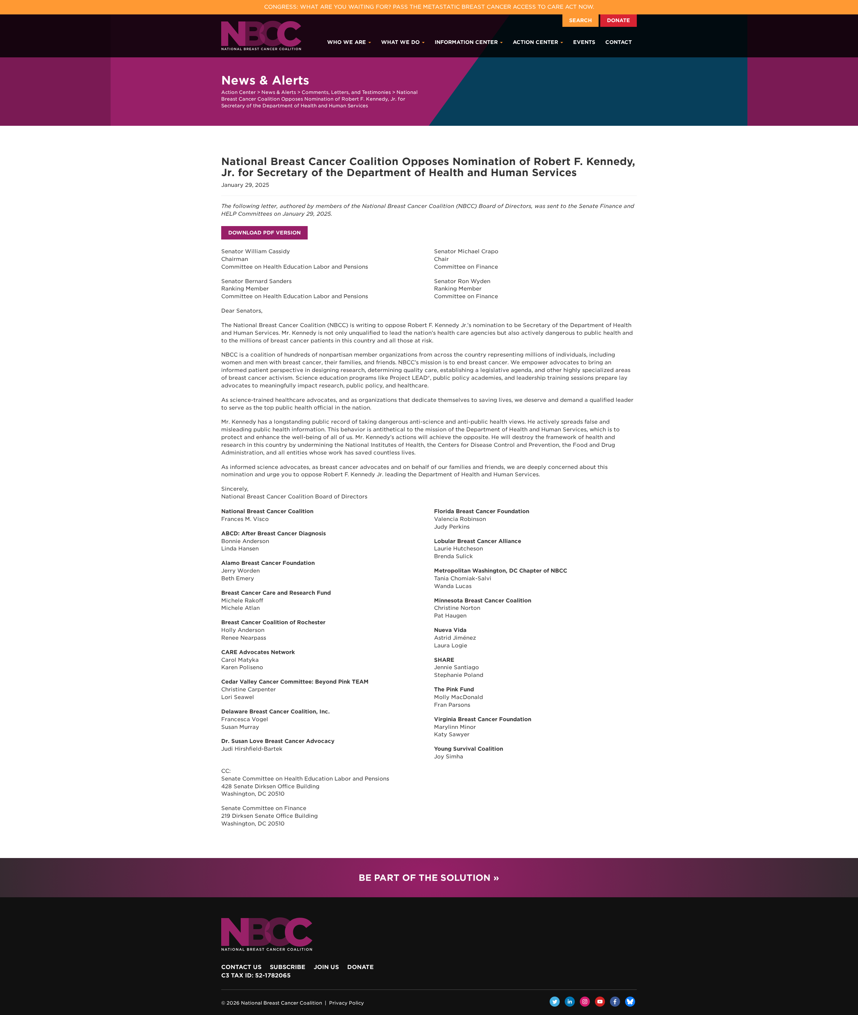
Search (580, 20)
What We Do (401, 42)
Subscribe (287, 967)
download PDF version (264, 233)
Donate (618, 20)
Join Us (326, 967)
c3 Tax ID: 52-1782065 (256, 975)
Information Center (467, 42)
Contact (618, 42)
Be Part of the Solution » (429, 877)
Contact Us (241, 967)
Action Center (536, 42)
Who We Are (347, 42)
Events (584, 42)
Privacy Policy (346, 1003)
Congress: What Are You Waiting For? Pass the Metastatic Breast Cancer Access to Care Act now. (429, 7)
